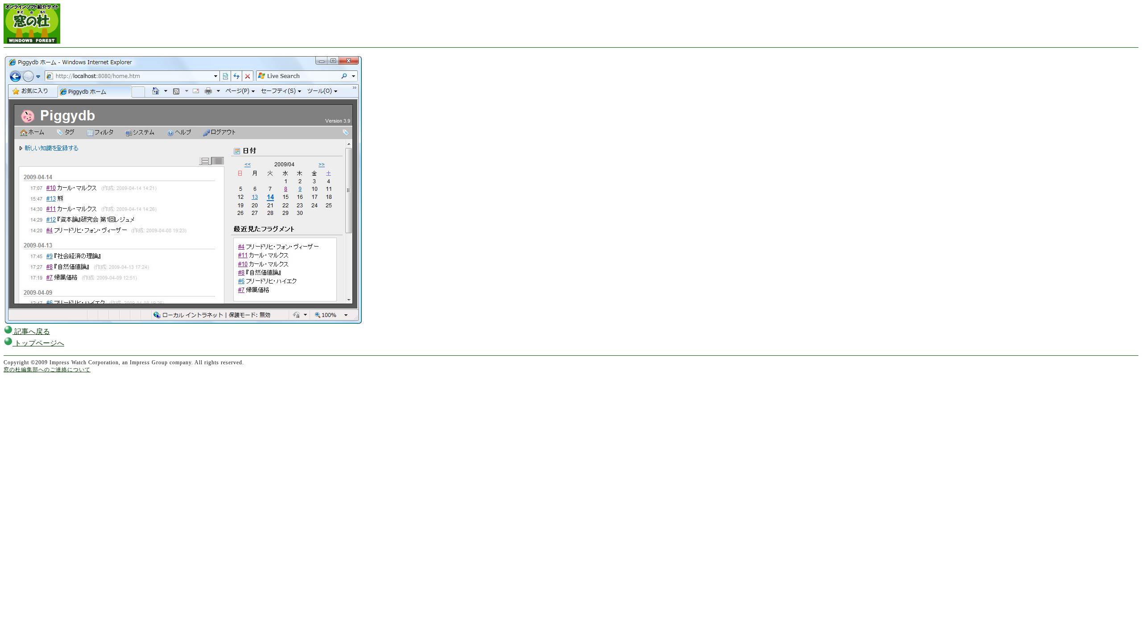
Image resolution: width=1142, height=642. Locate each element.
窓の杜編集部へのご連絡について (47, 369)
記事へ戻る (31, 331)
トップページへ (38, 343)
